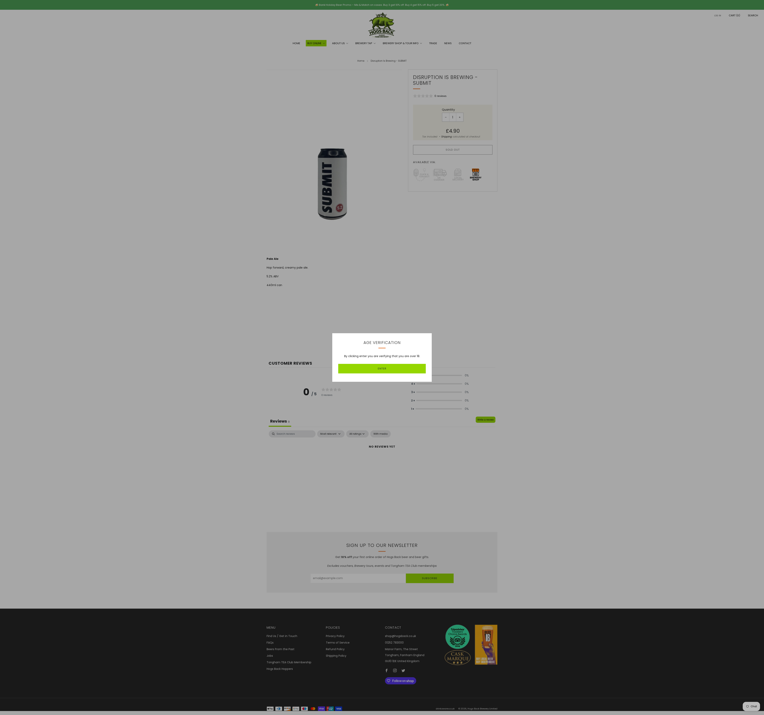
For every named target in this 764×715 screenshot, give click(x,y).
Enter (382, 368)
